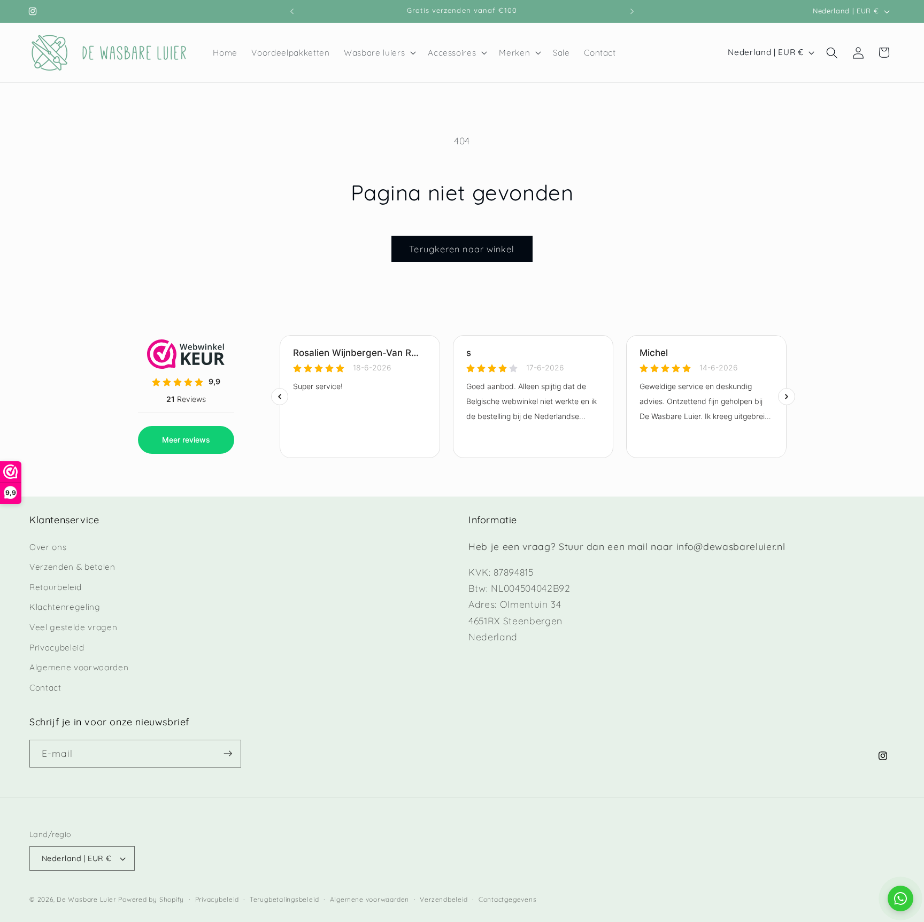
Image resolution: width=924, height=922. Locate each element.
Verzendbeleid (443, 899)
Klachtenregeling (65, 607)
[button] (379, 53)
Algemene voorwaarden (78, 667)
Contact (45, 688)
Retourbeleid (55, 587)
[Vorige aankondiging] (292, 11)
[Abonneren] (228, 754)
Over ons (47, 547)
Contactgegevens (508, 899)
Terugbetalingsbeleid (284, 899)
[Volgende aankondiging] (632, 11)
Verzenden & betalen (72, 567)
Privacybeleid (56, 647)
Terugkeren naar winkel (461, 248)
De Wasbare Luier (86, 899)
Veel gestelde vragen (73, 627)
